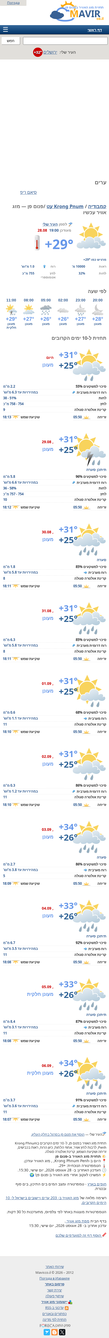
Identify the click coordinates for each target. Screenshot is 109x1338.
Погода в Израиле (54, 1278)
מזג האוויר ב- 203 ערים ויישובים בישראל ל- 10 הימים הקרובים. (56, 1200)
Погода (13, 2)
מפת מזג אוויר (77, 1221)
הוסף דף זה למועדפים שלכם (79, 1235)
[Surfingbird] (47, 1332)
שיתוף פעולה (55, 1296)
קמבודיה (97, 206)
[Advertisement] (54, 116)
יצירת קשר (54, 1290)
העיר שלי (50, 224)
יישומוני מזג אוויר (54, 1301)
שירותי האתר (55, 1266)
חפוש (11, 41)
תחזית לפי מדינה (54, 1319)
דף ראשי (95, 29)
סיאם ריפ (28, 192)
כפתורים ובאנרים (54, 1313)
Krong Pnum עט (65, 206)
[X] (62, 1332)
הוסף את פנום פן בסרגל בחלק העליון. (57, 1134)
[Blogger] (54, 1332)
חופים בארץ (97, 1183)
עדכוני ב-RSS (54, 1307)
